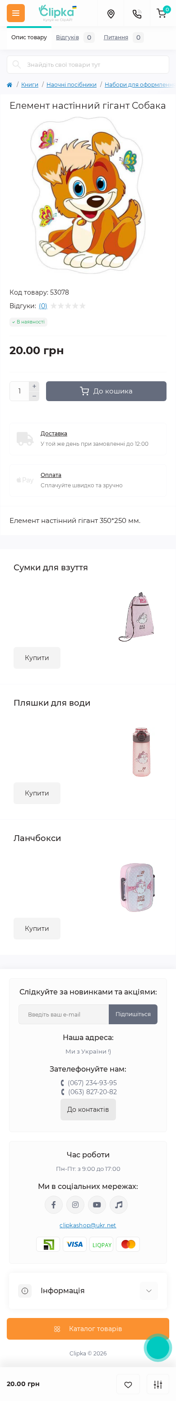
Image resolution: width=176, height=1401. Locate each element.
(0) (43, 306)
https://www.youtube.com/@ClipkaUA (97, 1205)
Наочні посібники (71, 84)
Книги (29, 84)
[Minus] (34, 397)
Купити (37, 658)
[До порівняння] (158, 1384)
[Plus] (34, 386)
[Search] (17, 64)
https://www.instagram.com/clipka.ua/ (75, 1205)
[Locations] (110, 13)
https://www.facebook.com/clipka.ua (54, 1205)
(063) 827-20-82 (92, 1092)
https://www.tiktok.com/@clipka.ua (119, 1205)
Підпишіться (133, 1014)
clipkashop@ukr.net (88, 1225)
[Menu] (16, 13)
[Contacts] (137, 13)
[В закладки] (128, 1384)
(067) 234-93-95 (92, 1083)
